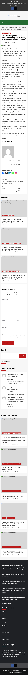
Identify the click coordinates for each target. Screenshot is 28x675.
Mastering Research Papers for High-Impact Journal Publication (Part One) (13, 598)
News (4, 33)
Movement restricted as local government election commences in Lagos (15, 399)
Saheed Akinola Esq (15, 271)
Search (3, 350)
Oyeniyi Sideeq (10, 215)
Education (5, 243)
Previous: (13, 181)
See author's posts (14, 164)
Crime (4, 518)
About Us (4, 3)
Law (4, 271)
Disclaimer (23, 3)
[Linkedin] (9, 173)
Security (4, 618)
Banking (4, 622)
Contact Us (10, 3)
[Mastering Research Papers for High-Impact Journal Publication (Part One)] (14, 540)
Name (4, 320)
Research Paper (6, 433)
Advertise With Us (14, 5)
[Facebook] (3, 173)
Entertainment (5, 639)
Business (4, 625)
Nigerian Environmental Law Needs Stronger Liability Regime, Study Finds (13, 582)
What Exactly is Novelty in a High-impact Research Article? (13, 575)
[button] (2, 22)
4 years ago (13, 42)
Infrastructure (5, 632)
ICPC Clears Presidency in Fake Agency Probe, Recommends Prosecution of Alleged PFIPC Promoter (14, 590)
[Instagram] (15, 173)
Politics (8, 33)
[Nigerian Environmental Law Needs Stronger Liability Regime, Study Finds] (14, 484)
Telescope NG (6, 42)
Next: (13, 189)
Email (17, 320)
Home (2, 27)
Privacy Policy (17, 3)
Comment (5, 299)
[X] (6, 173)
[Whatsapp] (12, 173)
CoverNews (11, 672)
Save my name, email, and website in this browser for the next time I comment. (14, 337)
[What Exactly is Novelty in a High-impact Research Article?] (14, 457)
